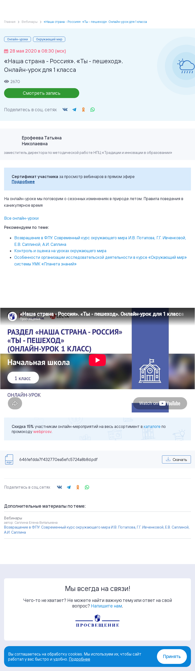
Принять (172, 656)
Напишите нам (106, 606)
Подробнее (23, 181)
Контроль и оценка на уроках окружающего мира (60, 250)
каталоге (152, 426)
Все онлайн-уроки (21, 218)
